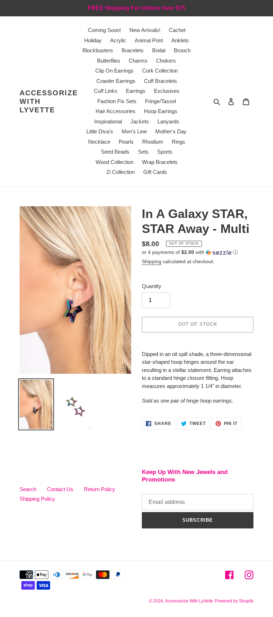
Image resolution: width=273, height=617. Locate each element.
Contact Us (60, 489)
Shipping (151, 261)
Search (28, 489)
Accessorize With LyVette (49, 101)
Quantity (151, 286)
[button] (190, 252)
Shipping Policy (37, 499)
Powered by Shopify (234, 601)
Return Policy (99, 489)
